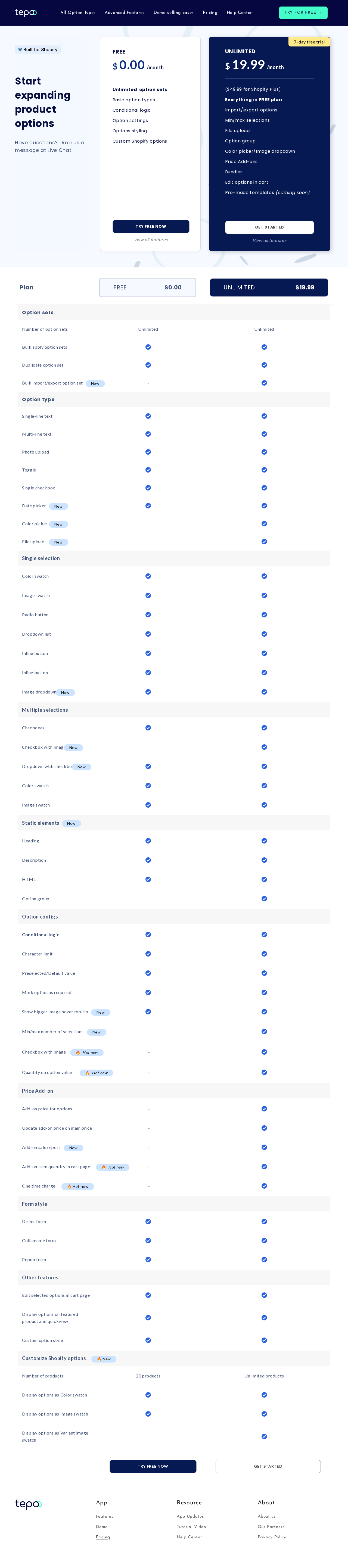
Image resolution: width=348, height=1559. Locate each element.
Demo (102, 1527)
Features (104, 1516)
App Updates (190, 1516)
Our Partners (271, 1527)
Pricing (103, 1537)
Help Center (189, 1537)
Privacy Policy (272, 1537)
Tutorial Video (191, 1527)
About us (267, 1516)
